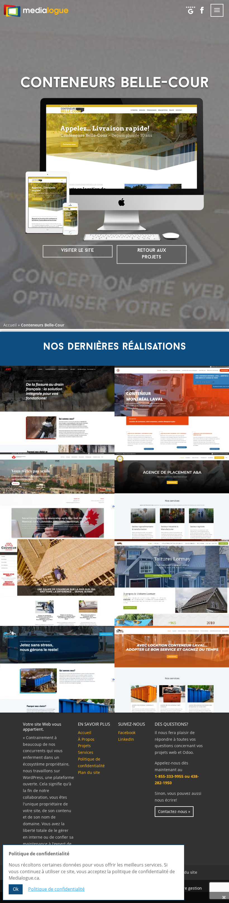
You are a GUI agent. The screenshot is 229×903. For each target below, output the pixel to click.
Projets (84, 745)
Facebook (126, 732)
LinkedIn (126, 739)
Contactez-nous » (174, 811)
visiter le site (77, 250)
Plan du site (89, 772)
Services (85, 752)
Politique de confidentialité (56, 889)
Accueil (10, 325)
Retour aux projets (151, 254)
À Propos (86, 739)
